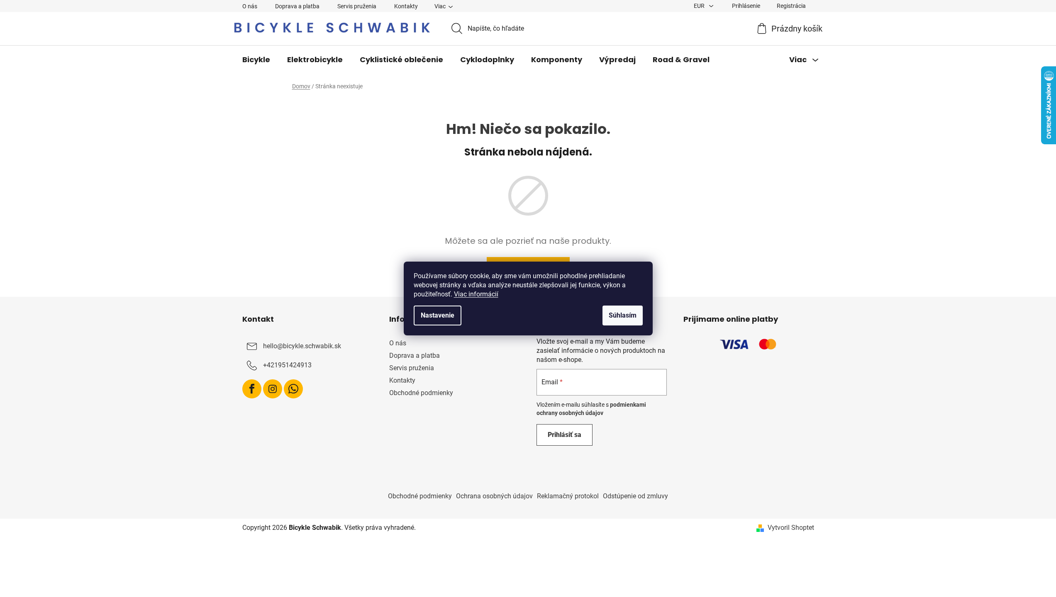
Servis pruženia (356, 6)
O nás (249, 6)
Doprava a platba (297, 6)
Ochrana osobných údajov (494, 496)
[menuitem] (256, 60)
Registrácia (791, 5)
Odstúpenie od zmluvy (635, 496)
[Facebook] (251, 388)
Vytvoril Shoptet (791, 527)
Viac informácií (476, 294)
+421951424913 (287, 365)
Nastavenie (437, 315)
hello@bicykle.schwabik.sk (302, 346)
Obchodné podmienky (421, 393)
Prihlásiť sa (564, 435)
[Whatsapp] (293, 388)
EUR (700, 5)
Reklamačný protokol (568, 496)
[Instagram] (272, 388)
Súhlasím (623, 315)
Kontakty (406, 6)
